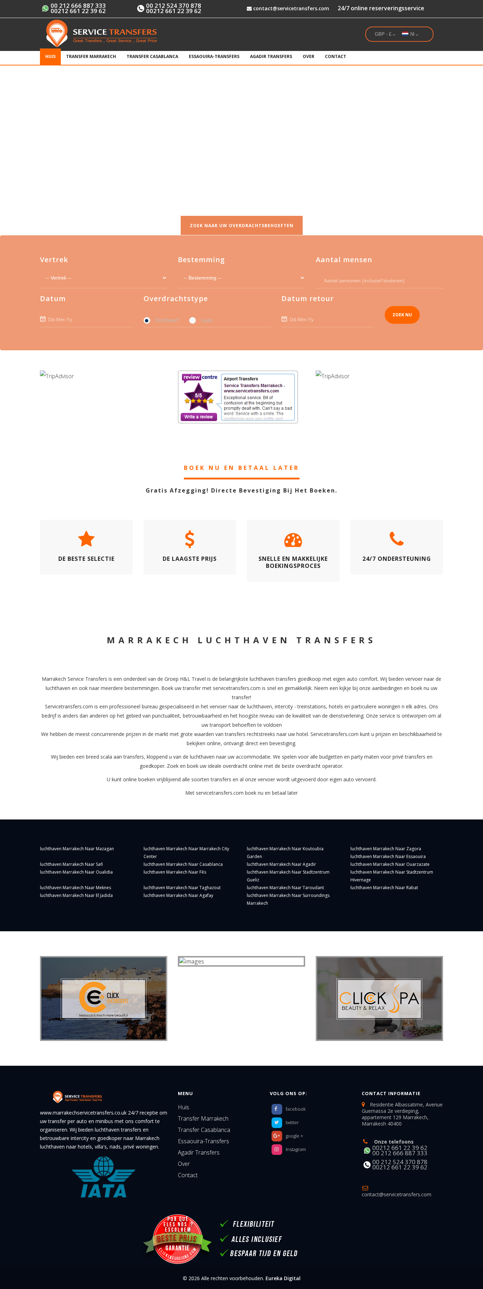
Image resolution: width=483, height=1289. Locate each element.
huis (50, 56)
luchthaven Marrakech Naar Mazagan (77, 849)
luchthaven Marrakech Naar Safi (71, 864)
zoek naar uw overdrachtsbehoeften (241, 226)
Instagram (296, 1149)
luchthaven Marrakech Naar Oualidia (76, 872)
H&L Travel (193, 678)
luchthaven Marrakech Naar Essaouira (388, 856)
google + (294, 1136)
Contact (335, 56)
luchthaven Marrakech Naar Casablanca (183, 864)
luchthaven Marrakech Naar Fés (175, 872)
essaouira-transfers (214, 56)
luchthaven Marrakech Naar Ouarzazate (390, 864)
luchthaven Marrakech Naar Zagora (385, 849)
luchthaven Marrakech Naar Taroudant (285, 888)
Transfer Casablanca (152, 56)
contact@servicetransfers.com (290, 8)
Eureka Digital (283, 1278)
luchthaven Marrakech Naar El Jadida (76, 895)
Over (308, 56)
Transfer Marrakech (91, 56)
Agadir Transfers (271, 56)
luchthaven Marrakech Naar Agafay (178, 895)
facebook (295, 1109)
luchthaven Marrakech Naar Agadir (281, 864)
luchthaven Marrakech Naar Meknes (75, 888)
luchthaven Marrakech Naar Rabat (384, 888)
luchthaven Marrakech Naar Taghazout (182, 888)
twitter (292, 1122)
